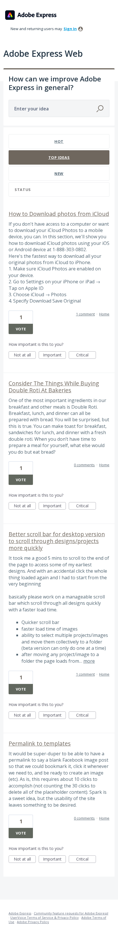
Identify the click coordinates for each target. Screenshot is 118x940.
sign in (70, 28)
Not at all (25, 355)
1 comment (85, 314)
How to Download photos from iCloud (59, 214)
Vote (21, 328)
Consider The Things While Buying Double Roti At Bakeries (54, 386)
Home (104, 314)
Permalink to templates (40, 743)
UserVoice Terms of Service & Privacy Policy (44, 917)
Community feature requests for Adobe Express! (71, 913)
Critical (86, 355)
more (89, 661)
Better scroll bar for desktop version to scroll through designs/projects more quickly (57, 541)
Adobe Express (20, 913)
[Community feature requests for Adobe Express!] (31, 15)
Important (54, 355)
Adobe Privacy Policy (33, 922)
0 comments (84, 464)
